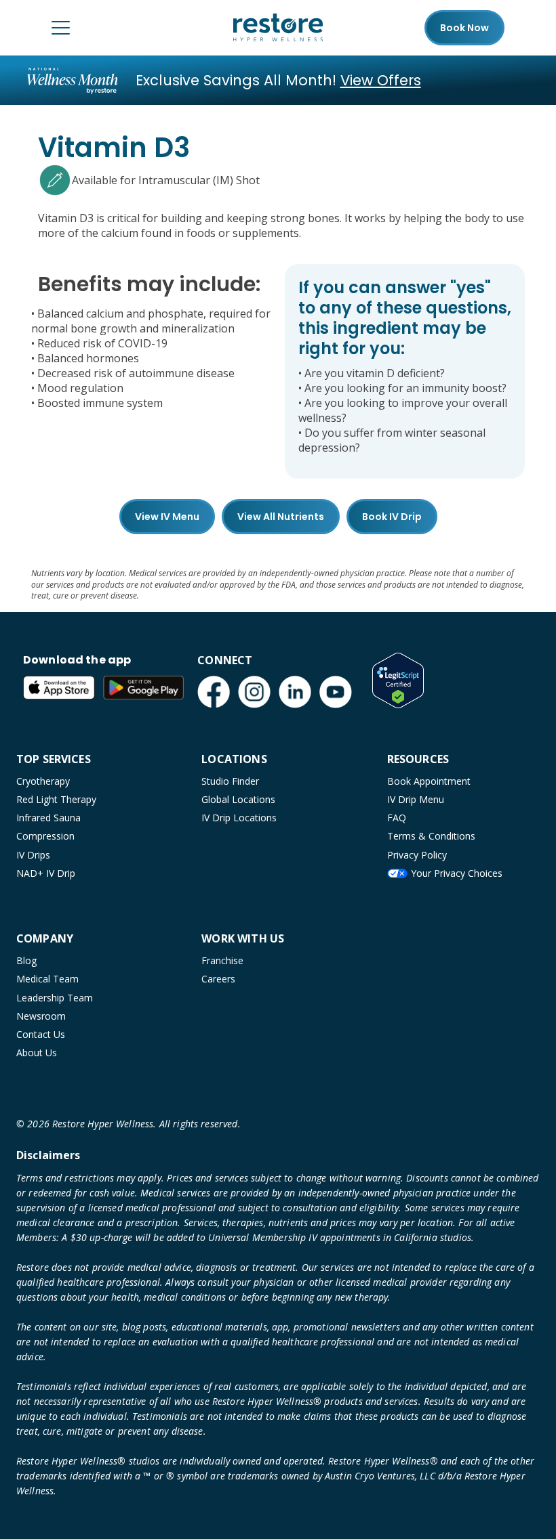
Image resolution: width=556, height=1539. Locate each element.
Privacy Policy (417, 854)
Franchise (222, 960)
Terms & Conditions (431, 835)
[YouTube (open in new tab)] (335, 692)
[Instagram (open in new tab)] (254, 692)
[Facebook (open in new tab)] (213, 692)
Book (464, 28)
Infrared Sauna (48, 817)
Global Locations (238, 799)
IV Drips (33, 854)
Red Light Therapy (56, 799)
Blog (26, 960)
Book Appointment (429, 781)
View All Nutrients (280, 516)
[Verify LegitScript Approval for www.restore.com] (398, 680)
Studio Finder (230, 781)
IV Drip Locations (239, 817)
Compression (45, 835)
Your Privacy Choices (456, 873)
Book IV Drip (392, 516)
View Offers (380, 80)
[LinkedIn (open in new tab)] (295, 692)
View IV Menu (167, 516)
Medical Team (47, 978)
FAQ (396, 817)
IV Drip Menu (415, 799)
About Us (36, 1052)
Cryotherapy (43, 781)
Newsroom (41, 1016)
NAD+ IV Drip (45, 873)
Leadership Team (54, 997)
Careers (218, 978)
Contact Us (40, 1034)
